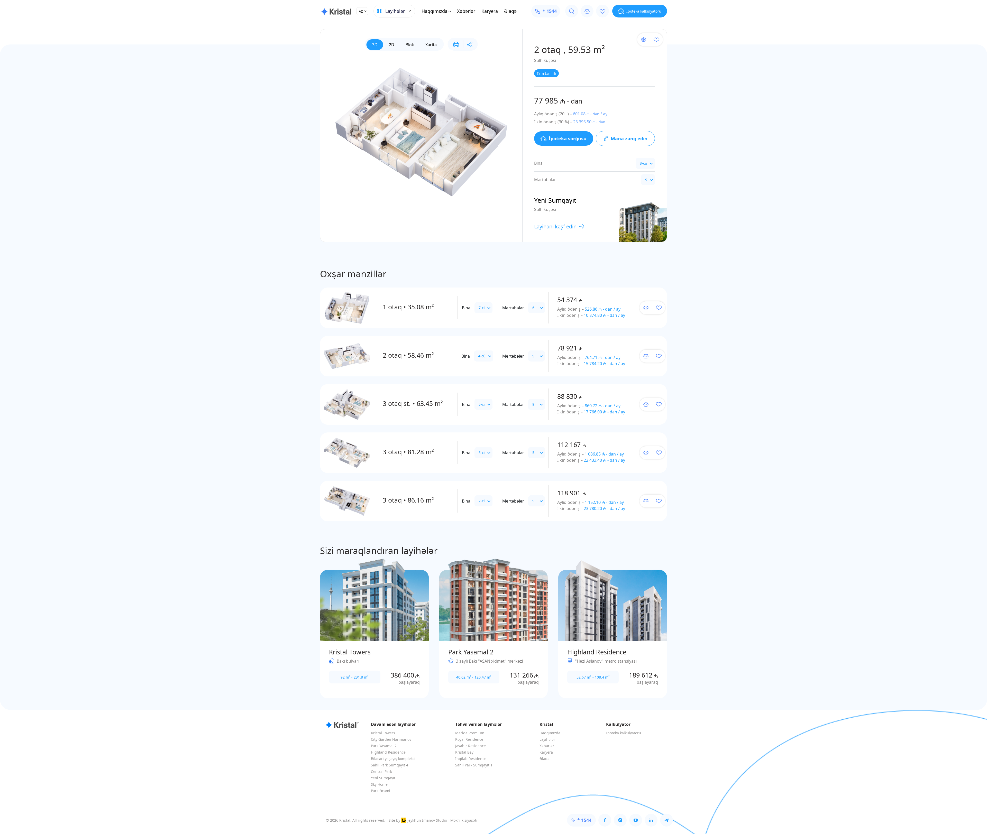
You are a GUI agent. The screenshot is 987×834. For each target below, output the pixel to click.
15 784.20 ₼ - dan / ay (604, 363)
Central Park (381, 771)
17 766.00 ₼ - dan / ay (604, 412)
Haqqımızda (434, 11)
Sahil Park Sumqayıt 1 (473, 765)
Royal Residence (469, 739)
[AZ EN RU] (362, 11)
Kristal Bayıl (465, 752)
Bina (466, 308)
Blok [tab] (410, 45)
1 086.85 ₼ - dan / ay (604, 454)
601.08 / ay (590, 114)
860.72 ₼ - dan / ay (602, 406)
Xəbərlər (466, 11)
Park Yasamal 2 (384, 745)
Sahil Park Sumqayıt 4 (389, 765)
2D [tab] (391, 45)
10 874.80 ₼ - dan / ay (604, 315)
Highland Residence (388, 752)
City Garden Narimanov (391, 739)
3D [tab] (375, 45)
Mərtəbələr (513, 308)
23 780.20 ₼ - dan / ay (604, 508)
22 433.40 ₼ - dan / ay (604, 460)
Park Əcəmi (380, 790)
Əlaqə (510, 11)
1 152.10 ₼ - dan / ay (604, 502)
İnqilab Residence (470, 758)
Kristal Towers (383, 732)
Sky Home (379, 784)
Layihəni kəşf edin (555, 226)
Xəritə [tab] (431, 45)
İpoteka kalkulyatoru (623, 732)
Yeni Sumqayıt (383, 777)
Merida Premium (469, 732)
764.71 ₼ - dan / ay (602, 357)
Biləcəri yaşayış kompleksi (393, 758)
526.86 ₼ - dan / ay (602, 309)
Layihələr (547, 739)
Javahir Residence (470, 745)
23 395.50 (589, 122)
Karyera (489, 11)
